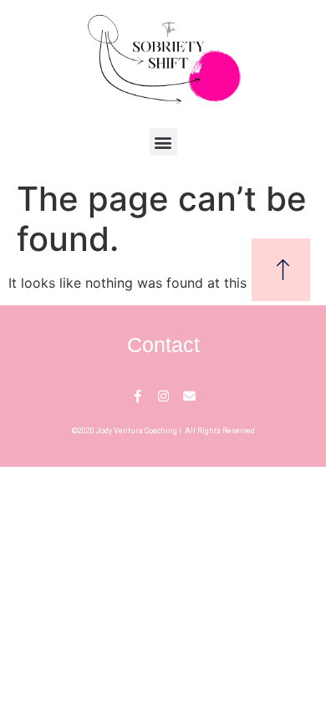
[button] (163, 142)
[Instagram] (163, 396)
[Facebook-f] (137, 396)
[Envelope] (189, 396)
